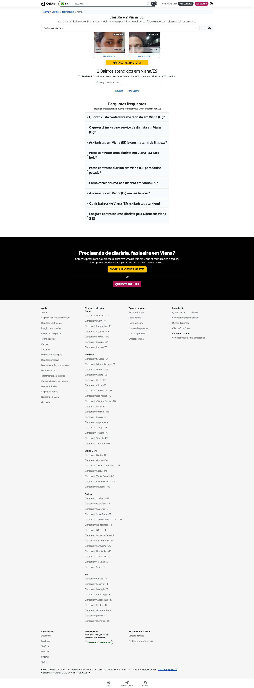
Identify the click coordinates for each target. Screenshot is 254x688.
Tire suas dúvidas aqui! (99, 642)
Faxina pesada (135, 317)
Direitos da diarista (180, 322)
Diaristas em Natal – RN (95, 406)
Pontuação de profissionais (141, 641)
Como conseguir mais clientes (185, 317)
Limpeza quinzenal (137, 333)
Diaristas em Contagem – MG (98, 545)
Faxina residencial (136, 312)
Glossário (45, 402)
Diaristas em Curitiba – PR (96, 578)
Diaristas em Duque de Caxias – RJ (99, 535)
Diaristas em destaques (51, 354)
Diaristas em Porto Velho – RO (98, 326)
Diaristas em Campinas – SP (97, 508)
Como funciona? (169, 3)
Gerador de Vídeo (136, 635)
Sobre (44, 312)
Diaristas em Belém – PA (95, 320)
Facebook (45, 641)
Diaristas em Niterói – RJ (95, 530)
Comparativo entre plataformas (55, 381)
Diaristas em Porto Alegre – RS (98, 594)
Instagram (46, 635)
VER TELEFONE (109, 56)
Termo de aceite (48, 338)
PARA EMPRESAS (185, 4)
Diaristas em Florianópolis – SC (98, 610)
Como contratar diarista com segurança (189, 337)
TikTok (44, 662)
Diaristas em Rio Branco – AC (97, 331)
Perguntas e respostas (51, 333)
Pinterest (45, 656)
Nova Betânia (133, 90)
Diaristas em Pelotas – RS (96, 605)
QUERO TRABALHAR (127, 284)
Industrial (119, 90)
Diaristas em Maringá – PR (96, 589)
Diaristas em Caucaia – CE (96, 374)
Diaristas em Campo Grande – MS (100, 481)
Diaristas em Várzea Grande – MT (99, 476)
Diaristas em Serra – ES (95, 567)
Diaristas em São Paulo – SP (97, 498)
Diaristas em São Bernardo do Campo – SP (103, 519)
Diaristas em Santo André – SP (98, 514)
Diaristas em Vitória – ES (95, 556)
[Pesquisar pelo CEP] (153, 4)
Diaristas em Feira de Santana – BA (100, 364)
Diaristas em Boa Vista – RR (96, 336)
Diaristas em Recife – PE (95, 380)
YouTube (45, 646)
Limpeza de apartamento (140, 328)
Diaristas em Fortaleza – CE (96, 369)
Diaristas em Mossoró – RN (97, 411)
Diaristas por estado (50, 359)
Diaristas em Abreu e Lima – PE (98, 390)
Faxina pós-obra (136, 322)
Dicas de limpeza (48, 370)
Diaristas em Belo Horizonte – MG (99, 540)
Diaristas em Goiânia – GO (96, 460)
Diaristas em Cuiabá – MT (96, 470)
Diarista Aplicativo (49, 386)
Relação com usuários (51, 328)
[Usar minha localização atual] (148, 4)
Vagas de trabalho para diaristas (55, 317)
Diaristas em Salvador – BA (96, 358)
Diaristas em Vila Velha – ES (96, 561)
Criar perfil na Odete (181, 328)
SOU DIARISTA (201, 4)
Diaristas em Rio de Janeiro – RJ (98, 524)
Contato (44, 344)
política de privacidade (167, 669)
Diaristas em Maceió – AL (96, 417)
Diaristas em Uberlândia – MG (98, 551)
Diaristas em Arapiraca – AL (97, 422)
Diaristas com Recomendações (55, 365)
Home (46, 12)
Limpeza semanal (136, 338)
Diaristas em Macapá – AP (96, 341)
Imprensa (45, 349)
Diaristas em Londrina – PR (96, 583)
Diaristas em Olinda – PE (95, 385)
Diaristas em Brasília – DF (96, 455)
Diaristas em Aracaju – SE (96, 427)
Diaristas (55, 12)
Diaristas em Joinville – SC (96, 615)
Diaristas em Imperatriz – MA (97, 443)
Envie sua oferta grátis (127, 269)
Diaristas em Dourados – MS (97, 486)
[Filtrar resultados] (202, 28)
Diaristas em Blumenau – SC (97, 620)
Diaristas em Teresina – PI (96, 432)
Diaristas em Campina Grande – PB (100, 401)
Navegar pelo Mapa (50, 396)
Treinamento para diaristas (53, 375)
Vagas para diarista (49, 391)
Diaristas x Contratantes (51, 322)
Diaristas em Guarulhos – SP (97, 503)
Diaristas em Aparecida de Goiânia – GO (102, 465)
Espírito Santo (68, 12)
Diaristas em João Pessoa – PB (98, 395)
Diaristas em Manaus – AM (96, 315)
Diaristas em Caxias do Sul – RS (98, 599)
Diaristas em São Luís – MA (96, 438)
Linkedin (45, 651)
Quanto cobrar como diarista (185, 312)
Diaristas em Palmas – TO (96, 347)
